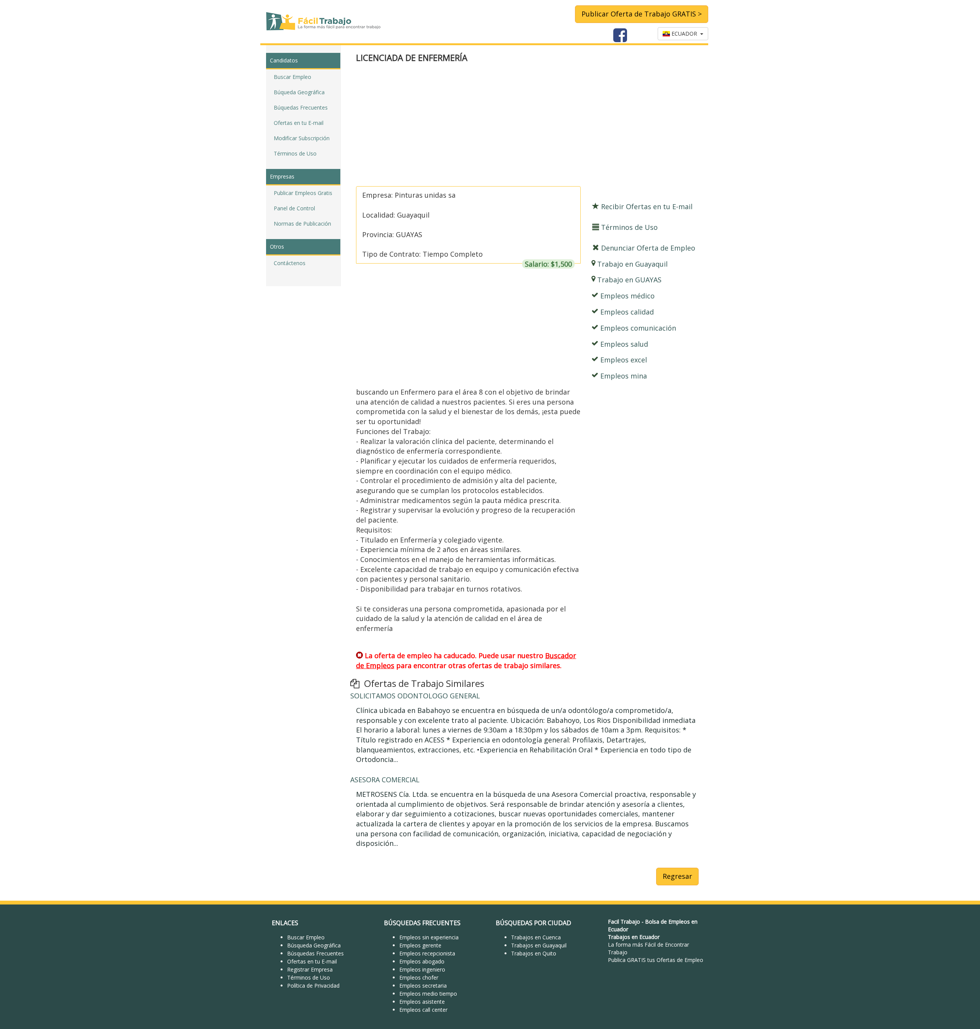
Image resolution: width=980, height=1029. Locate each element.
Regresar (677, 876)
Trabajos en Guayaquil (539, 945)
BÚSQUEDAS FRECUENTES (422, 923)
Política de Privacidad (313, 985)
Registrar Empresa (310, 969)
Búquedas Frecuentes (301, 107)
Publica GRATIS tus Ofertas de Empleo (655, 959)
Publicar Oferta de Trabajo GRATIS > (641, 13)
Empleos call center (423, 1009)
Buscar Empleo (292, 76)
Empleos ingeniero (422, 969)
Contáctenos (289, 263)
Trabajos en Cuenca (536, 937)
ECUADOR (685, 33)
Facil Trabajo (624, 921)
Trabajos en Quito (533, 953)
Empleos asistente (422, 1001)
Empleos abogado (421, 961)
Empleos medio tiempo (428, 993)
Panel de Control (294, 208)
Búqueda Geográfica (299, 92)
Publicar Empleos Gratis (303, 193)
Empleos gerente (420, 945)
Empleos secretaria (423, 985)
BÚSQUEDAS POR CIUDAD (533, 923)
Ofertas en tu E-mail (298, 122)
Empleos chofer (418, 977)
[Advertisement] (527, 125)
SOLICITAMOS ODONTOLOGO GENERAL (415, 695)
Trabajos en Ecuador (634, 937)
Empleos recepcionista (427, 953)
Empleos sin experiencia (429, 937)
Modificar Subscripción (302, 138)
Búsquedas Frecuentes (315, 953)
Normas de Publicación (302, 223)
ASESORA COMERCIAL (385, 779)
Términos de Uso (295, 153)
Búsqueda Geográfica (314, 945)
